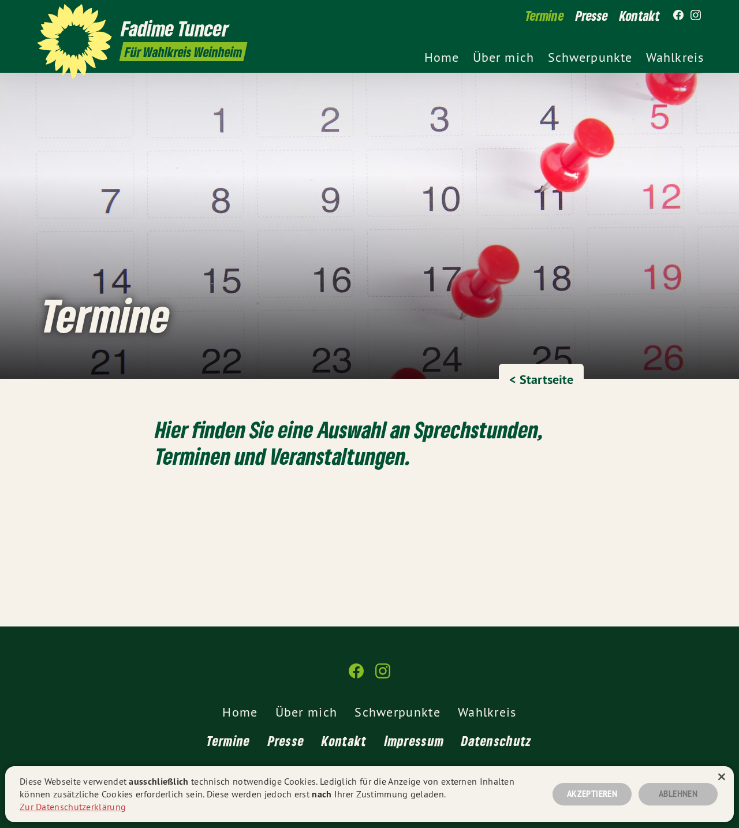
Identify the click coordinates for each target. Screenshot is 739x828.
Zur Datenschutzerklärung (73, 806)
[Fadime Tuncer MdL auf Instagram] (695, 15)
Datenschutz (496, 740)
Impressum (415, 740)
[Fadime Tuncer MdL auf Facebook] (678, 15)
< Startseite (541, 379)
